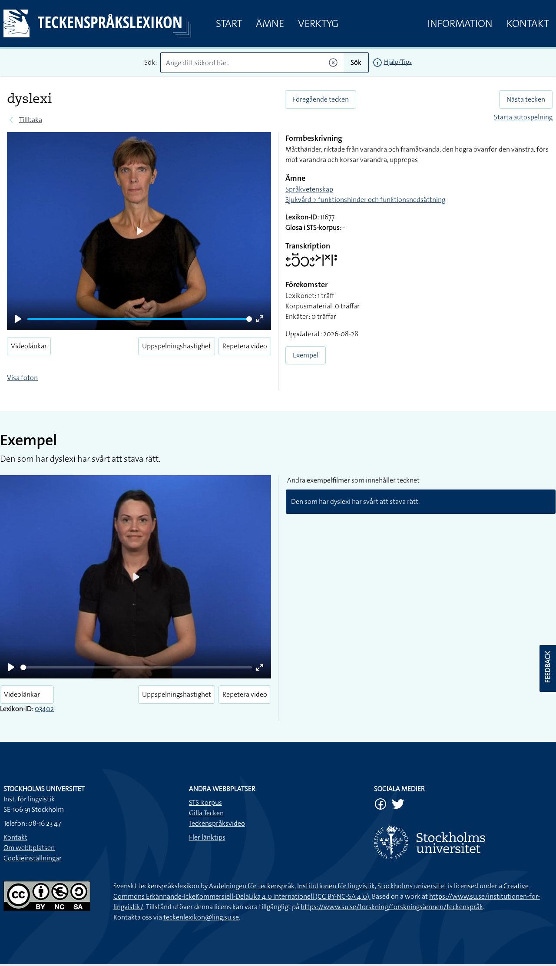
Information (460, 23)
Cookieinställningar (32, 858)
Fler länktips (207, 837)
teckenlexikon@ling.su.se (201, 917)
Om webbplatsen (29, 847)
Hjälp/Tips (398, 62)
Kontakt (527, 23)
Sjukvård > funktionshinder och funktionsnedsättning (365, 199)
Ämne (270, 23)
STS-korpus (205, 802)
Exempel (305, 355)
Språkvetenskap (309, 189)
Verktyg (318, 23)
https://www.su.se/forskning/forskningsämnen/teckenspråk (392, 906)
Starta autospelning (523, 117)
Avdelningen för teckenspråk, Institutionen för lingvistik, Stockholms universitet (328, 885)
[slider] (139, 319)
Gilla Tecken (206, 812)
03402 (44, 708)
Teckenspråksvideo (217, 823)
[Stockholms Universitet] (463, 842)
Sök (356, 62)
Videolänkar (29, 346)
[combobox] (251, 62)
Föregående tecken (320, 99)
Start (229, 23)
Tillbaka (30, 119)
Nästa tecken (525, 99)
